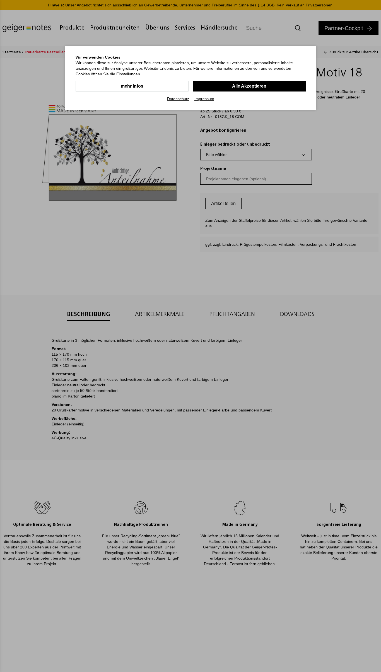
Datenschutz (178, 99)
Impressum (204, 99)
